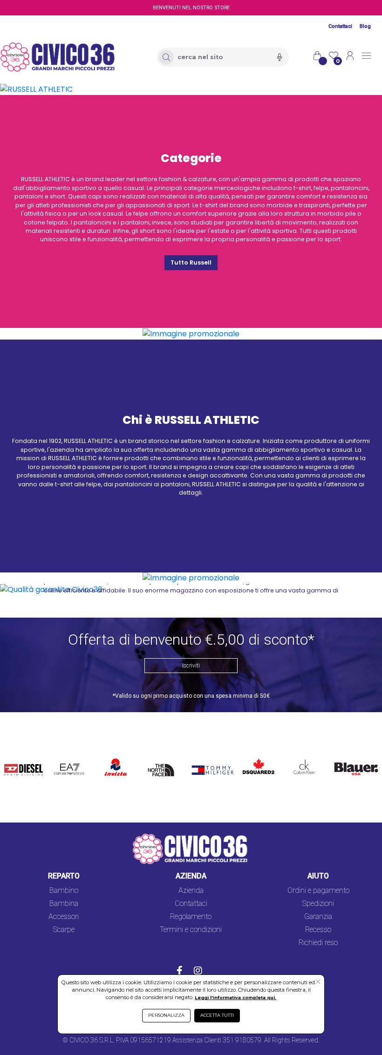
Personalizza (166, 1015)
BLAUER (343, 756)
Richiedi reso (318, 942)
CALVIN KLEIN (299, 762)
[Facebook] (180, 971)
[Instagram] (198, 971)
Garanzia (318, 916)
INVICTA (116, 756)
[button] (318, 982)
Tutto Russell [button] (191, 262)
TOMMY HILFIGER (204, 762)
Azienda (191, 890)
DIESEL (16, 756)
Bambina (63, 903)
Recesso (318, 929)
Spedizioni (318, 903)
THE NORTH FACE (163, 767)
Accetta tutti (217, 1015)
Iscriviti (191, 665)
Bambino (63, 890)
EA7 (63, 756)
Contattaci (340, 26)
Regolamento (190, 916)
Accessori (63, 916)
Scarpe (64, 929)
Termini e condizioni (191, 929)
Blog (365, 26)
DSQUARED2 (256, 756)
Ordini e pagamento (318, 890)
